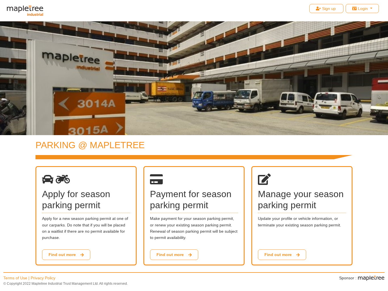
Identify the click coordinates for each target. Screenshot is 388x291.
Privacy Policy (43, 278)
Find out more (62, 254)
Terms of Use (15, 278)
